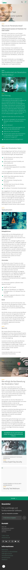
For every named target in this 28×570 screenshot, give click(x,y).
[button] (22, 2)
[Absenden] (24, 518)
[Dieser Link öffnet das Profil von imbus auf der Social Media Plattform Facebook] (9, 541)
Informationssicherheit (7, 555)
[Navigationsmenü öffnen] (25, 2)
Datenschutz (5, 550)
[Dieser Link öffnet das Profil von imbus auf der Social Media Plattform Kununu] (18, 541)
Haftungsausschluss (7, 554)
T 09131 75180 (5, 536)
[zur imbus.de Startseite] (4, 2)
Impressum (4, 559)
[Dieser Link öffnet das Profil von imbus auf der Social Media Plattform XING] (3, 541)
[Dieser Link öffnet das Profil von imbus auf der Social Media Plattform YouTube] (15, 541)
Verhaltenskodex (6, 557)
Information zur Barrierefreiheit (9, 552)
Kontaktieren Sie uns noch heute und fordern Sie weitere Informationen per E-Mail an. (13, 434)
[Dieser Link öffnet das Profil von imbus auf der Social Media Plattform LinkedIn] (6, 541)
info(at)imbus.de (6, 537)
